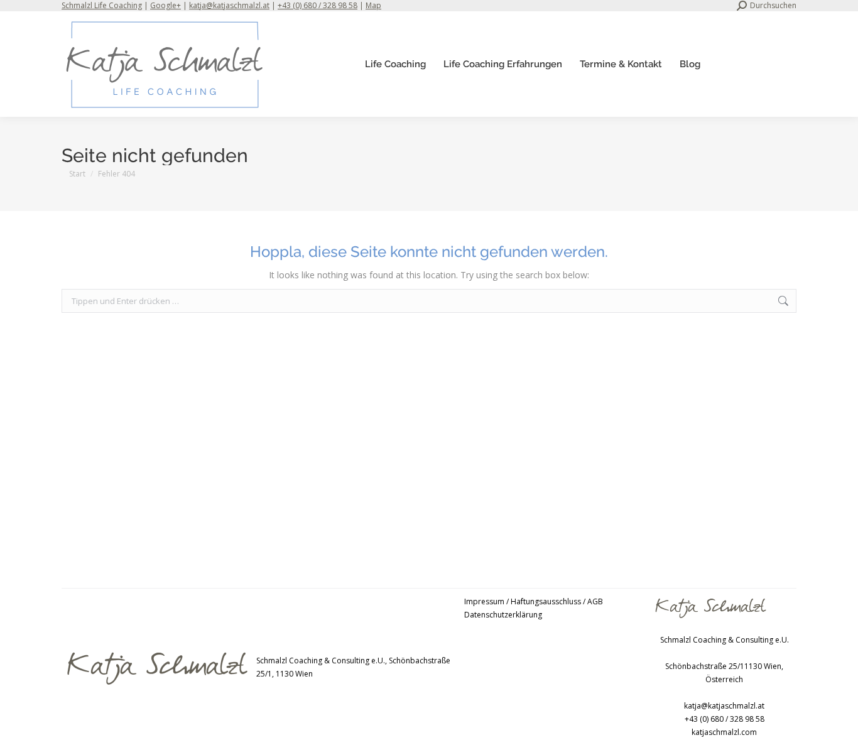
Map (373, 5)
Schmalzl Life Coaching (102, 5)
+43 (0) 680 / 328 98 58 (317, 5)
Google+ (165, 5)
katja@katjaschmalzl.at (229, 5)
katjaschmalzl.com (724, 732)
